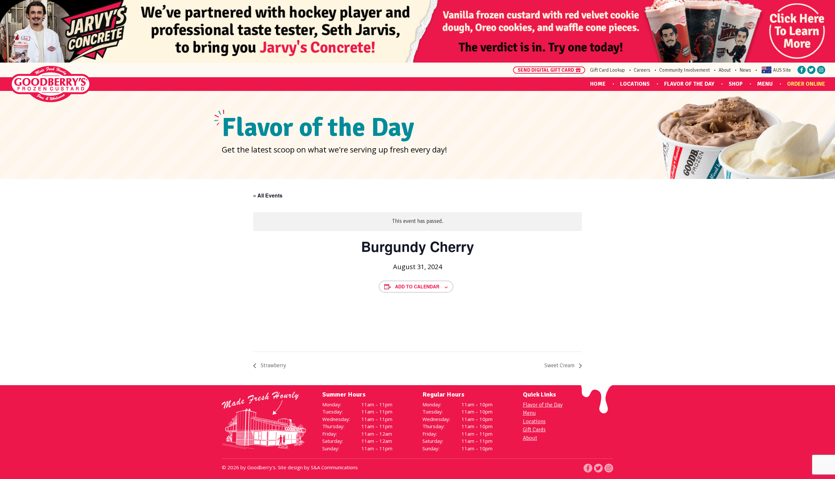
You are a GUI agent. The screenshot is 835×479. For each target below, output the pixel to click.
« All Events (267, 195)
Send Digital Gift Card (546, 70)
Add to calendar (417, 286)
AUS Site (782, 70)
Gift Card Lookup (607, 70)
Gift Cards (534, 429)
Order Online (806, 83)
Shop (736, 83)
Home (598, 83)
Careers (642, 70)
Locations (635, 83)
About (725, 70)
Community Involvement (684, 70)
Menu (765, 83)
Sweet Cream (560, 365)
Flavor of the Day (689, 83)
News (745, 70)
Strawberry (272, 365)
